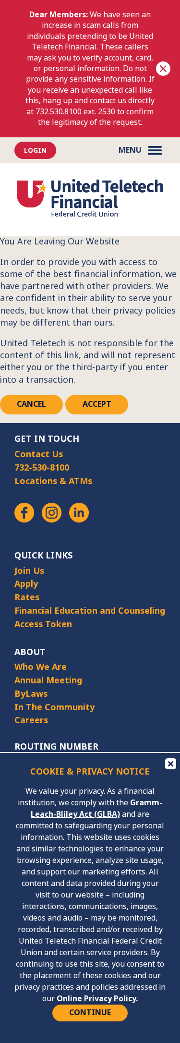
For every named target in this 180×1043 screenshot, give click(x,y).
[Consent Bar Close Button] (170, 763)
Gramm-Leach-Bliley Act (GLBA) (96, 808)
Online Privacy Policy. (97, 998)
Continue (90, 1012)
